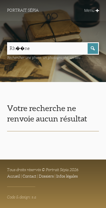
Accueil (13, 176)
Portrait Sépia (23, 10)
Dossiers (46, 176)
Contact (29, 176)
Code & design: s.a (21, 197)
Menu (90, 10)
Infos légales (67, 176)
